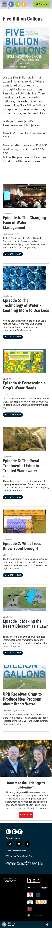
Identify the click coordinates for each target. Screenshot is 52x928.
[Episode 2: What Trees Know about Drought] (24, 521)
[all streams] (48, 924)
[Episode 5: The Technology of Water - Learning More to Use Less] (24, 278)
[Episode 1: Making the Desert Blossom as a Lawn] (24, 599)
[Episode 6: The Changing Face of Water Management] (24, 196)
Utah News (7, 213)
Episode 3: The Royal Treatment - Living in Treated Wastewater (21, 465)
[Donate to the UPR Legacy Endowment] (26, 758)
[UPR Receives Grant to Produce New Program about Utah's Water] (24, 677)
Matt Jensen (32, 125)
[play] (4, 924)
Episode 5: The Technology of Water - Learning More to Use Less (26, 305)
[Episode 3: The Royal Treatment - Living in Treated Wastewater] (24, 439)
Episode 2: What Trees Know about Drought (22, 546)
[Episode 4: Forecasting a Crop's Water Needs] (24, 361)
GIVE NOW (26, 814)
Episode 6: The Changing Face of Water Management (24, 222)
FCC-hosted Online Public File (19, 856)
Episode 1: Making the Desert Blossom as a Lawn (26, 624)
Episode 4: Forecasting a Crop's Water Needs (24, 385)
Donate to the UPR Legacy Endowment (26, 785)
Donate (43, 4)
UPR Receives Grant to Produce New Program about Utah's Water (22, 699)
